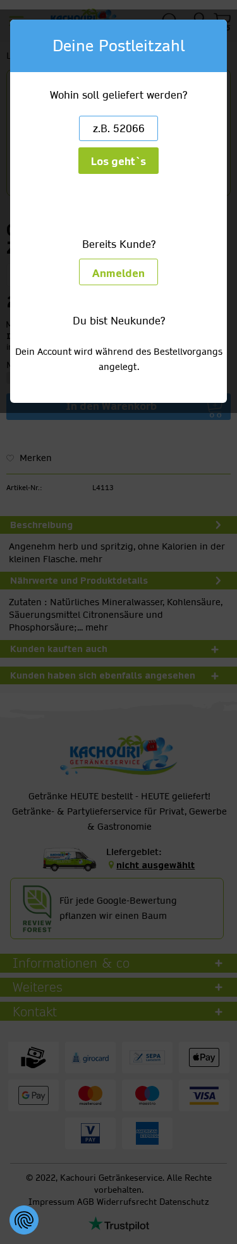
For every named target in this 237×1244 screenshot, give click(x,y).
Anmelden (118, 273)
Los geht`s (118, 161)
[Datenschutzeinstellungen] (24, 1220)
